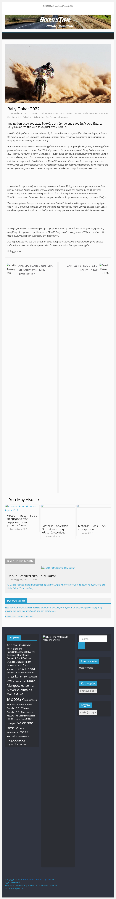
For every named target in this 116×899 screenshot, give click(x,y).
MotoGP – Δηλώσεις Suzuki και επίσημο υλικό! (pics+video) (55, 529)
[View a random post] (108, 35)
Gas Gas (77, 113)
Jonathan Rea (27, 672)
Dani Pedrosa (24, 658)
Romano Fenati (19, 719)
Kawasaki (32, 676)
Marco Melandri (28, 686)
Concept (11, 658)
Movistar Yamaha (16, 704)
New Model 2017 (19, 706)
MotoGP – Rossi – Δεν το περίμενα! (92, 527)
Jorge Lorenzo (17, 676)
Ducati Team (24, 662)
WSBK (24, 732)
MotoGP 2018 (30, 700)
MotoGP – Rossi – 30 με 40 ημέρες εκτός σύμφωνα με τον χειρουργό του (22, 520)
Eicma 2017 (17, 665)
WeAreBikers (13, 732)
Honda (85, 113)
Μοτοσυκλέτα (23, 736)
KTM (106, 113)
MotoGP (15, 699)
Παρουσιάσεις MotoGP (17, 744)
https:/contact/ (86, 667)
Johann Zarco (13, 672)
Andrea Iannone (14, 648)
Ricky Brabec (39, 117)
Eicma (9, 665)
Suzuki (29, 718)
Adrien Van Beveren (50, 113)
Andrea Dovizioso (19, 645)
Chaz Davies (23, 655)
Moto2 (11, 694)
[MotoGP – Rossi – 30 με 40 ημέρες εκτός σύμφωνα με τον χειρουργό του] (22, 506)
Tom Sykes (12, 723)
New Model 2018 (18, 710)
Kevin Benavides (96, 113)
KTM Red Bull (19, 681)
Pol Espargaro (22, 715)
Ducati (11, 662)
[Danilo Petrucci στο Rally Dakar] (57, 567)
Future (21, 669)
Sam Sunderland (53, 117)
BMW (28, 651)
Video (20, 728)
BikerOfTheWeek (16, 651)
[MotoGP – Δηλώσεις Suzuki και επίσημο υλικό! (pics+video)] (58, 506)
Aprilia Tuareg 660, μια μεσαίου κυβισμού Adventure (35, 270)
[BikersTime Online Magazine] (58, 17)
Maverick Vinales (19, 690)
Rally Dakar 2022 (25, 117)
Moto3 (19, 694)
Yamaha (64, 117)
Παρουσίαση (16, 740)
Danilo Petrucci (66, 113)
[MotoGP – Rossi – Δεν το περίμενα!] (94, 506)
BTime (34, 113)
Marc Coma (12, 117)
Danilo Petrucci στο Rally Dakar (82, 268)
